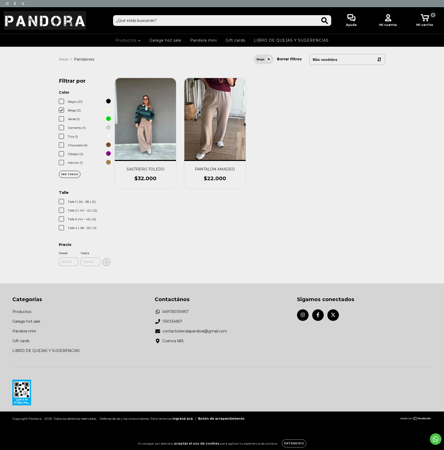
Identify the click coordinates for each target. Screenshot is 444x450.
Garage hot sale (165, 40)
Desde (63, 253)
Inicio (63, 59)
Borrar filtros (289, 59)
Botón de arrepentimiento (221, 418)
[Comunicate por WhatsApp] (435, 439)
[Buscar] (325, 21)
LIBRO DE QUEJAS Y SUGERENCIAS (291, 40)
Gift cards (235, 40)
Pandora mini (203, 40)
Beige (260, 59)
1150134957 (172, 321)
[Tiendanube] (416, 419)
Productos (126, 40)
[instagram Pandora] (8, 3)
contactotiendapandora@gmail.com (194, 331)
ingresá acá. (182, 418)
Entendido (294, 443)
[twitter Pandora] (23, 3)
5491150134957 (175, 311)
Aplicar (106, 262)
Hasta (85, 253)
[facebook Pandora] (15, 3)
